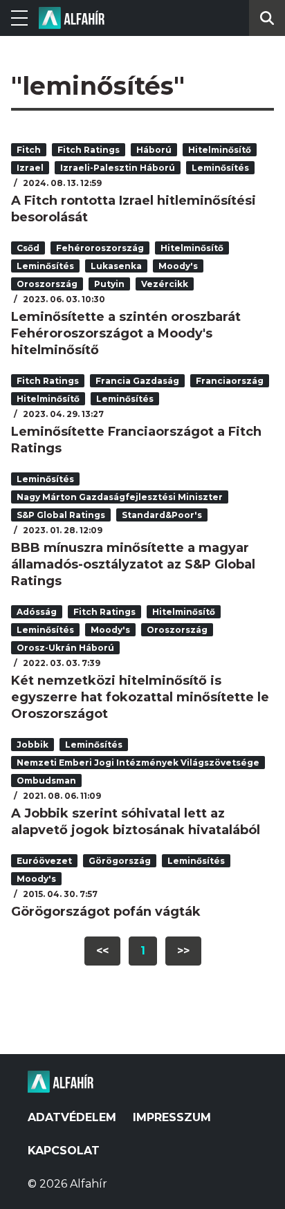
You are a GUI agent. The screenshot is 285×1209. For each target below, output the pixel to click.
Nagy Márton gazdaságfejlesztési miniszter (120, 497)
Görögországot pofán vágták (106, 911)
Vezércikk (164, 284)
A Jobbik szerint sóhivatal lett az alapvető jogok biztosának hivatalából (135, 822)
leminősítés (220, 168)
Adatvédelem (72, 1117)
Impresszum (172, 1117)
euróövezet (44, 861)
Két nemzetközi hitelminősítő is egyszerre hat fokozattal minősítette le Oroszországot (140, 697)
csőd (28, 248)
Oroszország (47, 284)
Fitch (29, 150)
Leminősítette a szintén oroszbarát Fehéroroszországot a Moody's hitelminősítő (126, 333)
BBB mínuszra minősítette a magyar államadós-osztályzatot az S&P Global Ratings (133, 564)
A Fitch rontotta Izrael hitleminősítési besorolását (133, 209)
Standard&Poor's (162, 515)
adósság (37, 612)
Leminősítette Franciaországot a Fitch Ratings (136, 440)
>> (183, 950)
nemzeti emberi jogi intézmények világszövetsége (138, 762)
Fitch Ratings (88, 150)
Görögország (120, 861)
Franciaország (230, 381)
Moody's (178, 266)
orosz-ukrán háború (65, 648)
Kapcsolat (64, 1150)
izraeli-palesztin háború (117, 168)
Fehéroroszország (100, 248)
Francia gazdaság (137, 381)
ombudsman (46, 780)
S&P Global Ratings (61, 515)
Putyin (109, 284)
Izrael (30, 168)
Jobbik (32, 744)
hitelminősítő (219, 150)
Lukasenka (116, 266)
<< (102, 950)
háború (154, 150)
